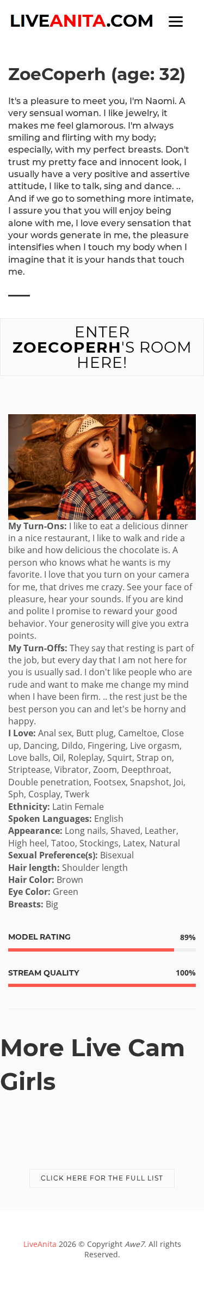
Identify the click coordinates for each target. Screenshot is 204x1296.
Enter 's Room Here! (102, 347)
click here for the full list (102, 1178)
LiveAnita (40, 1244)
